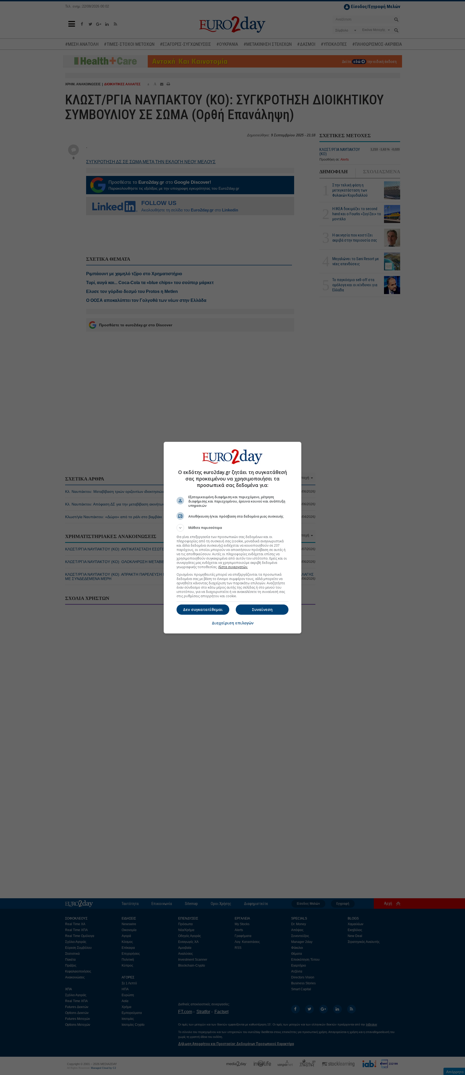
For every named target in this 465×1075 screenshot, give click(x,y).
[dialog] (232, 538)
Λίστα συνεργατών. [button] (233, 567)
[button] (232, 528)
